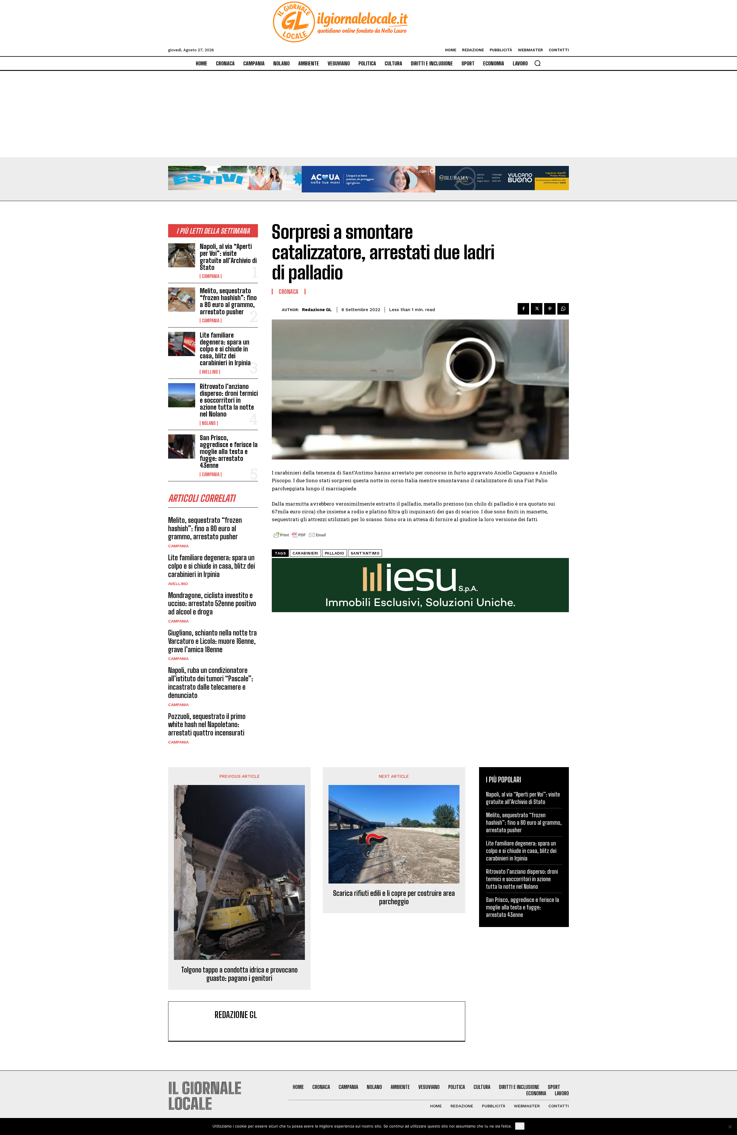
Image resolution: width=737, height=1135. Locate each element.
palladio (334, 553)
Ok (519, 1126)
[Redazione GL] (277, 309)
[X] (536, 309)
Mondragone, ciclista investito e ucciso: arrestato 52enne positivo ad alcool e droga (212, 603)
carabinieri (305, 553)
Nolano (209, 423)
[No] (730, 1127)
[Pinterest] (550, 309)
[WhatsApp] (563, 309)
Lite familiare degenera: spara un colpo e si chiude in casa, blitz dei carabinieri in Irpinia (225, 349)
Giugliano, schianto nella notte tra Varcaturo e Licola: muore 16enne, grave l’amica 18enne (212, 641)
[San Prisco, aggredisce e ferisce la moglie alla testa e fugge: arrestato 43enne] (181, 446)
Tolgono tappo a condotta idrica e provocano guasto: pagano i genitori (239, 974)
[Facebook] (523, 309)
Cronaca (289, 291)
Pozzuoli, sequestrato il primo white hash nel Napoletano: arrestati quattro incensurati (207, 724)
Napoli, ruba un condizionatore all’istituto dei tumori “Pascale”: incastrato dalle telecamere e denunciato (210, 682)
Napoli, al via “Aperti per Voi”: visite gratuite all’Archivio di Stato (228, 257)
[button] (537, 63)
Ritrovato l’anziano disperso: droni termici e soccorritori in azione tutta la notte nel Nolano (229, 400)
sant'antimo (365, 553)
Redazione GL (317, 309)
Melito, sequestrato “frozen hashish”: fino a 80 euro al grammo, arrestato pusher (228, 301)
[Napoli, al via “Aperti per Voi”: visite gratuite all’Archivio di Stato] (181, 255)
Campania (210, 276)
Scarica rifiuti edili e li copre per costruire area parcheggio (394, 897)
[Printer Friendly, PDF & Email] (300, 538)
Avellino (210, 372)
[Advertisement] (368, 114)
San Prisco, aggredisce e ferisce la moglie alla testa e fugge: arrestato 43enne (229, 452)
